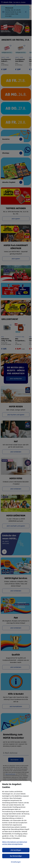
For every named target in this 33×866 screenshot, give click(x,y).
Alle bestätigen (16, 850)
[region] (16, 823)
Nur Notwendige (16, 856)
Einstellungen (16, 862)
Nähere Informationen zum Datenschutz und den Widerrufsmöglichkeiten (14, 843)
